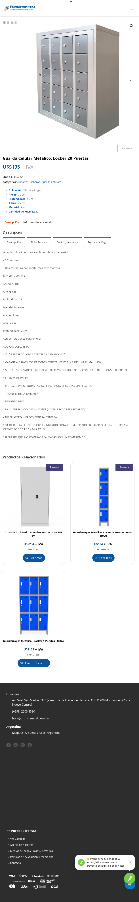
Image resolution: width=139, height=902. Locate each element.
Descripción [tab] (12, 222)
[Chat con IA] (129, 878)
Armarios (22, 182)
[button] (131, 26)
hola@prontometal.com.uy (30, 718)
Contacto (15, 863)
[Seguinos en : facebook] (8, 745)
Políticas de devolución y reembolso (31, 857)
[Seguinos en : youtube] (30, 745)
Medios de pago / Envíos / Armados (31, 851)
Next (130, 80)
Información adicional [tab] (37, 222)
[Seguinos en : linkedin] (15, 745)
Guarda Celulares (52, 182)
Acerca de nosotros (21, 844)
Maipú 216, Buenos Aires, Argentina (36, 733)
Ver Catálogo (17, 838)
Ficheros (35, 182)
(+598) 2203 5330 (23, 711)
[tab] (14, 242)
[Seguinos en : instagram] (22, 745)
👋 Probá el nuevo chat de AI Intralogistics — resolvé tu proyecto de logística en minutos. (106, 862)
